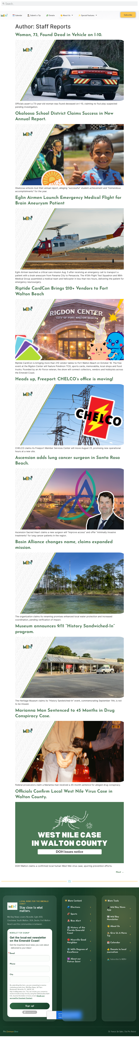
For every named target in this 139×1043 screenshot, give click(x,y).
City (11, 974)
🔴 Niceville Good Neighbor (76, 941)
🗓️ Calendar (17, 15)
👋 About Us (65, 15)
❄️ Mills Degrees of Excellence (77, 950)
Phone (12, 964)
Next (120, 872)
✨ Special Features (86, 15)
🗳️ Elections (73, 907)
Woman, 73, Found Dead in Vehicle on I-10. (58, 35)
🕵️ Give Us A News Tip (117, 934)
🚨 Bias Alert (74, 921)
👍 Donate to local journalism (116, 950)
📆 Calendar (113, 943)
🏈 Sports (72, 914)
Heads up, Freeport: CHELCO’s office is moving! (64, 379)
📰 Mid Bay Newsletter (113, 918)
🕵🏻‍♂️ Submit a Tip (34, 15)
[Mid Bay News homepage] (12, 906)
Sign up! (29, 1006)
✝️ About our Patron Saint (74, 960)
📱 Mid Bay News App (116, 908)
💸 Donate (50, 15)
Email (12, 953)
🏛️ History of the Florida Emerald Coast (76, 930)
